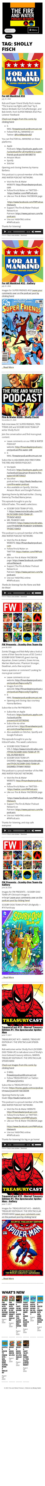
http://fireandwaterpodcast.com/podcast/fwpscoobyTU (24, 682)
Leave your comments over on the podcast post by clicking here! (22, 293)
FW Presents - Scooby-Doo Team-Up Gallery (22, 883)
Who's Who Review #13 (11, 1351)
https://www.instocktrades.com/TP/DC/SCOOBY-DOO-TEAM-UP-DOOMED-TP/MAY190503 (25, 763)
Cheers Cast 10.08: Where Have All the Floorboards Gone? (19, 1315)
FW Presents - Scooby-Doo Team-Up (22, 644)
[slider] (38, 231)
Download (24, 235)
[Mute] (33, 231)
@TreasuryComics (15, 1080)
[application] (22, 231)
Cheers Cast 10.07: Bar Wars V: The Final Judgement (26, 1356)
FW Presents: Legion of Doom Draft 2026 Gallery (12, 1311)
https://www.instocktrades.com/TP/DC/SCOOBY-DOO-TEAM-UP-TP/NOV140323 (24, 514)
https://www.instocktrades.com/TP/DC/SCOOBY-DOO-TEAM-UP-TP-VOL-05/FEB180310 (25, 752)
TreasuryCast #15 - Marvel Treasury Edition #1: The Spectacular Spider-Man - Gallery (22, 1199)
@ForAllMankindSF (23, 134)
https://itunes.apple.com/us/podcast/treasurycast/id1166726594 (22, 1089)
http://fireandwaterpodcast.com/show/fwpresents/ (25, 728)
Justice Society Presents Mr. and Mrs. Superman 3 (40, 1313)
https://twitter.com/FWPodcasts (22, 193)
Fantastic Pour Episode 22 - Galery (33, 1308)
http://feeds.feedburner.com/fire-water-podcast (25, 483)
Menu (34, 30)
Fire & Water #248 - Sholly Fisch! (20, 417)
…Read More (8, 367)
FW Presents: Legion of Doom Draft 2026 (5, 1309)
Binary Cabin (37, 1388)
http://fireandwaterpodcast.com (22, 1112)
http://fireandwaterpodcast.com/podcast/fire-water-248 (24, 448)
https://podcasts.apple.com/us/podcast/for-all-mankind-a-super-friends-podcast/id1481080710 (24, 151)
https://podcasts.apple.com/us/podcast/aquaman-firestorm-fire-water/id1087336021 (24, 472)
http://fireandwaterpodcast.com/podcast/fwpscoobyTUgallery (25, 690)
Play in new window (13, 235)
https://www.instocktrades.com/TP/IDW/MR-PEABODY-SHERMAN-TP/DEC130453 (25, 526)
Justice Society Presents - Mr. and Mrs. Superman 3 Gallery (5, 1360)
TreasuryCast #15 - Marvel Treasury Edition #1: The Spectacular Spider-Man (22, 1030)
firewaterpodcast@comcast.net (27, 128)
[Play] (5, 231)
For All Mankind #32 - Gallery (18, 283)
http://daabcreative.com (19, 1098)
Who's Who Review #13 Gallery (19, 1353)
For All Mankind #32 (13, 96)
